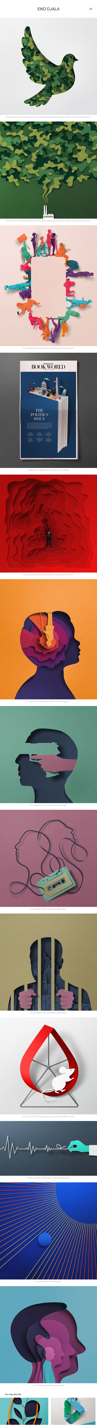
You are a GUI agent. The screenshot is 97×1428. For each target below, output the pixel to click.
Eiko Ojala (48, 8)
